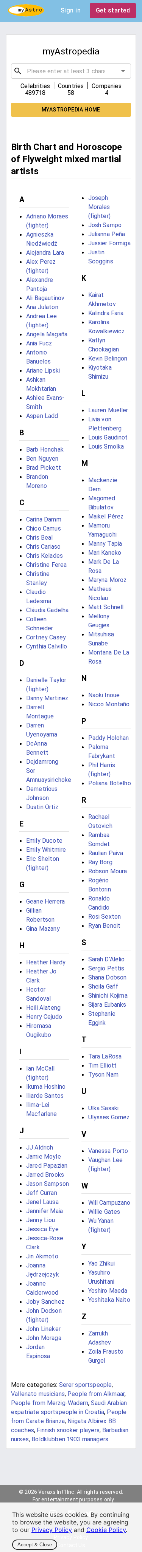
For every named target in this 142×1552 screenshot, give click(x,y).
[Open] (123, 71)
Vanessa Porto (108, 1150)
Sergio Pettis (106, 968)
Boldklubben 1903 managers (69, 1439)
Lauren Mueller (108, 410)
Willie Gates (104, 1211)
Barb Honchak (45, 449)
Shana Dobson (107, 977)
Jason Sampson (47, 1183)
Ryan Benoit (104, 925)
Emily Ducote (44, 840)
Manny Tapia (105, 543)
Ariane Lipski (43, 370)
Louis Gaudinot (108, 437)
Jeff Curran (41, 1192)
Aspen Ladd (42, 415)
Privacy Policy (51, 1529)
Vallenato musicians (38, 1393)
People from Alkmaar (96, 1393)
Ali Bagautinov (45, 298)
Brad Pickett (43, 467)
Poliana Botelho (109, 783)
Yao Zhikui (101, 1263)
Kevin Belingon (108, 358)
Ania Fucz (39, 343)
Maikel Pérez (106, 516)
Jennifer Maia (44, 1211)
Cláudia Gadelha (47, 610)
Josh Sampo (105, 225)
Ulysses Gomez (109, 1117)
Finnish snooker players (68, 1430)
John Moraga (43, 1338)
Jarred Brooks (45, 1174)
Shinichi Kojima (108, 995)
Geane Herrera (45, 901)
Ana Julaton (42, 307)
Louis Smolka (106, 446)
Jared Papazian (46, 1165)
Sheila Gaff (103, 986)
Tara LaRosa (105, 1056)
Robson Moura (107, 871)
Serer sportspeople (85, 1384)
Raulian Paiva (105, 853)
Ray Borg (100, 862)
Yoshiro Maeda (108, 1290)
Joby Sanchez (45, 1301)
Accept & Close (34, 1544)
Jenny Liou (40, 1220)
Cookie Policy (106, 1529)
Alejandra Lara (45, 252)
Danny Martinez (47, 698)
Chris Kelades (44, 555)
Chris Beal (39, 537)
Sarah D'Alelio (106, 959)
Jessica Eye (42, 1229)
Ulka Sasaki (103, 1108)
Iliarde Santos (45, 1095)
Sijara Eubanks (107, 1004)
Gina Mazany (43, 928)
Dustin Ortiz (42, 807)
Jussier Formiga (109, 243)
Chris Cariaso (43, 546)
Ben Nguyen (42, 458)
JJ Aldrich (39, 1147)
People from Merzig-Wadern (49, 1403)
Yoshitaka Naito (109, 1299)
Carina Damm (43, 519)
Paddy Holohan (108, 737)
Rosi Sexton (104, 916)
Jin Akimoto (42, 1256)
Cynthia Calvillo (46, 646)
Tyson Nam (103, 1074)
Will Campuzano (109, 1202)
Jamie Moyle (43, 1156)
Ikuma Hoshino (46, 1086)
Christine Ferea (46, 564)
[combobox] (71, 71)
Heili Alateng (43, 1007)
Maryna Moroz (107, 579)
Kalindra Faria (106, 313)
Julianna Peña (106, 234)
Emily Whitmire (46, 849)
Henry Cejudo (44, 1016)
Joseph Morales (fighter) (99, 207)
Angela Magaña (46, 334)
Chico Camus (43, 528)
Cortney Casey (46, 637)
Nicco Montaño (109, 704)
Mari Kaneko (105, 552)
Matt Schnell (106, 607)
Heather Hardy (46, 962)
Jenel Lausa (42, 1201)
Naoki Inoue (104, 695)
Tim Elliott (102, 1065)
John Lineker (43, 1328)
